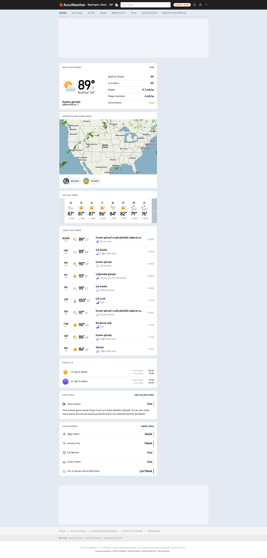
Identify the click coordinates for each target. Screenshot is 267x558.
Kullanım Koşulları (103, 551)
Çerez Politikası (134, 551)
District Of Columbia (133, 531)
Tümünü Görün (147, 426)
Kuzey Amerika (78, 531)
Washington (154, 531)
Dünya (62, 531)
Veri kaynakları (163, 551)
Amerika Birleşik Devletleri (104, 531)
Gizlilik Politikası (120, 551)
